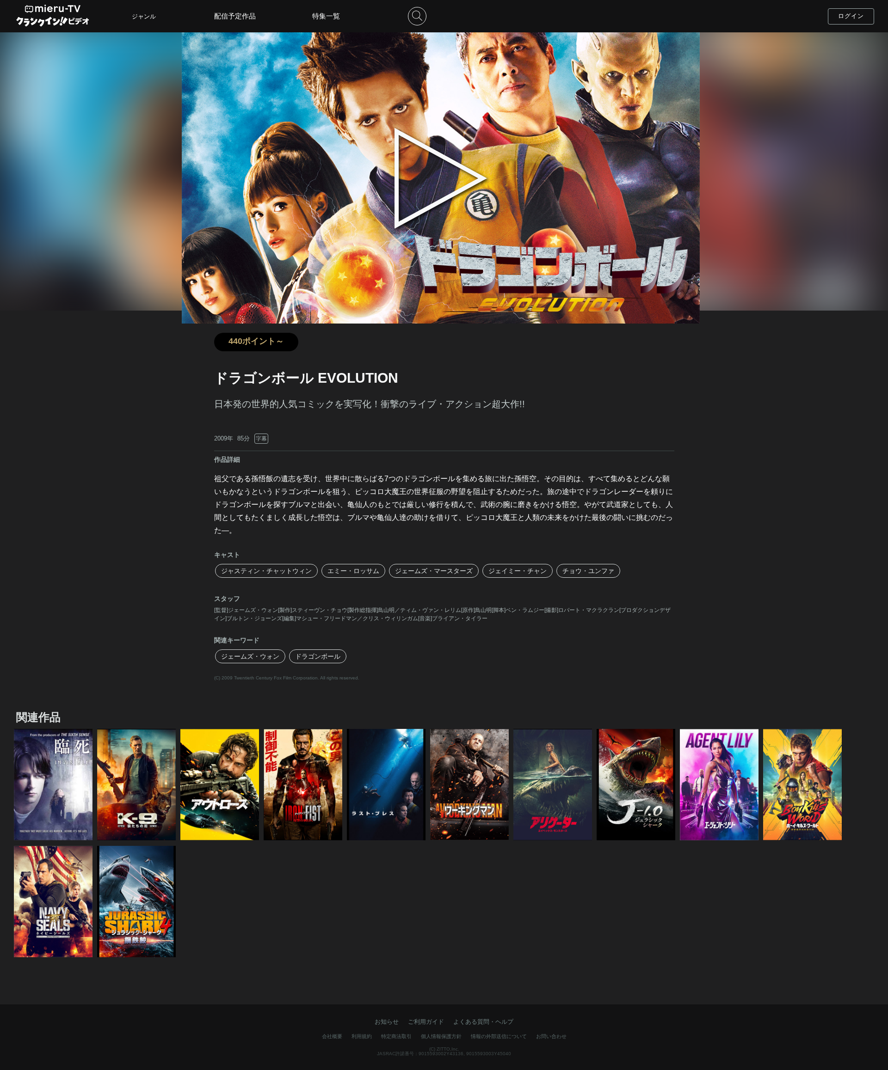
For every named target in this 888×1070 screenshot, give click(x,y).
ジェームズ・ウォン (250, 656)
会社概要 (332, 1036)
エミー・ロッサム (353, 571)
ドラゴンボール (317, 656)
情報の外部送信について (499, 1036)
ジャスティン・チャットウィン (266, 571)
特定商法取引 (396, 1036)
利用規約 (362, 1036)
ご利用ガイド (426, 1021)
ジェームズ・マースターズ (434, 571)
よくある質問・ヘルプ (483, 1021)
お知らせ (387, 1021)
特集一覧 (326, 16)
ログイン (851, 15)
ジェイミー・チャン (517, 571)
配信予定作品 (235, 16)
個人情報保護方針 (441, 1036)
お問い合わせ (551, 1036)
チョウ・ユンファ (588, 571)
